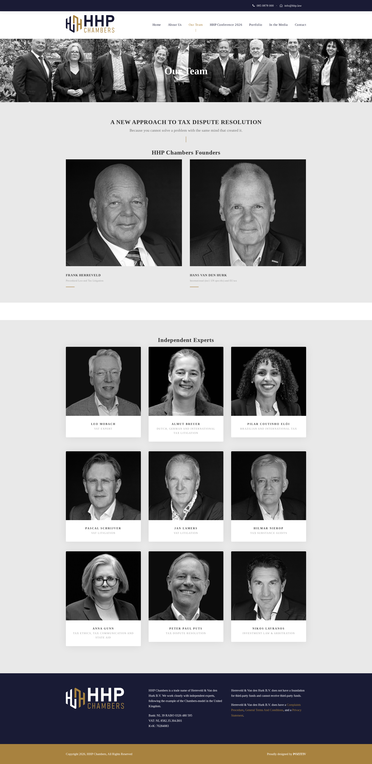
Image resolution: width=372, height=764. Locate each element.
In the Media (278, 25)
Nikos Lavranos (268, 628)
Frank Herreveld (83, 275)
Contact (300, 25)
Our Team (196, 25)
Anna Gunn (103, 628)
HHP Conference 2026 (226, 25)
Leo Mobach (103, 424)
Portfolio (255, 25)
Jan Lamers (186, 528)
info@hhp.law (293, 5)
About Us (175, 25)
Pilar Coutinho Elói (268, 424)
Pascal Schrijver (103, 528)
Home (156, 25)
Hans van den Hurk (208, 275)
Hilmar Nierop (269, 528)
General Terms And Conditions (264, 710)
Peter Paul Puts (185, 628)
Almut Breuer (186, 424)
